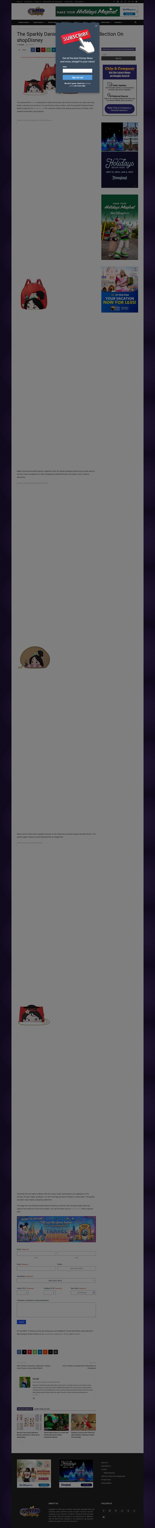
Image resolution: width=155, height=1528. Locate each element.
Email (65, 67)
